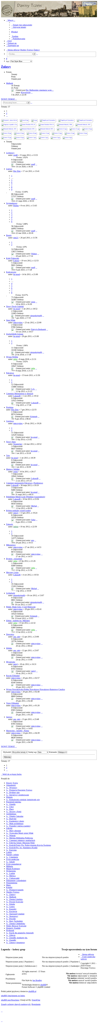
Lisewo (9, 169)
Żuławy (6, 66)
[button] (7, 116)
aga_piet (16, 637)
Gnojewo (10, 421)
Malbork (9, 83)
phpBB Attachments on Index (13, 996)
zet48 (15, 155)
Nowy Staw (11, 442)
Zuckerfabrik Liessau (14, 334)
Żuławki (9, 524)
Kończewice (11, 272)
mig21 (15, 238)
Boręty (9, 235)
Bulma (16, 205)
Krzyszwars (25, 92)
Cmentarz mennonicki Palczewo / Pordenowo (24, 483)
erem (33, 302)
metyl (15, 664)
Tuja (8, 455)
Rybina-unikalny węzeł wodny (18, 510)
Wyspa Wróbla (12, 357)
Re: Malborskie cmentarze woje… (40, 90)
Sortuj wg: (32, 752)
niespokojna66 (36, 316)
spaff (33, 164)
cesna (15, 471)
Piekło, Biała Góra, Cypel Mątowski (20, 607)
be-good (16, 274)
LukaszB (17, 396)
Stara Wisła (10, 320)
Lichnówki (10, 593)
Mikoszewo (11, 545)
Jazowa (9, 717)
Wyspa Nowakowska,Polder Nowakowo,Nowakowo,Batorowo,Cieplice (35, 689)
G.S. (33, 389)
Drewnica (10, 634)
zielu (15, 359)
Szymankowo (11, 203)
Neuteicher (17, 444)
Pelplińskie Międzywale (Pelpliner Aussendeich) (25, 497)
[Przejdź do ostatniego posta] (36, 164)
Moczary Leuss (12, 572)
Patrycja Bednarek (38, 329)
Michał (34, 506)
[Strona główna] (49, 9)
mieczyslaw (18, 322)
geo (32, 540)
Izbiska (9, 648)
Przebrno (9, 407)
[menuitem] (21, 25)
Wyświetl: (7, 752)
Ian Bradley (37, 980)
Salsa (33, 520)
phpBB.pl (32, 991)
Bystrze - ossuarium (14, 559)
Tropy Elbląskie (12, 703)
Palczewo (10, 373)
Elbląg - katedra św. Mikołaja (18, 621)
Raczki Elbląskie (13, 676)
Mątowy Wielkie (13, 469)
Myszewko (10, 662)
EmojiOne (36, 1000)
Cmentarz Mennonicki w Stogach (19, 394)
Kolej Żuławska (12, 258)
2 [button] (6, 113)
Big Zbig (17, 171)
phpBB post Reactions (10, 1000)
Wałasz (34, 254)
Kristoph (33, 416)
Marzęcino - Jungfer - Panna (17, 731)
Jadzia (15, 527)
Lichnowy (10, 153)
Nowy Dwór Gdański (15, 306)
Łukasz (16, 261)
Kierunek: (53, 752)
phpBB (43, 985)
